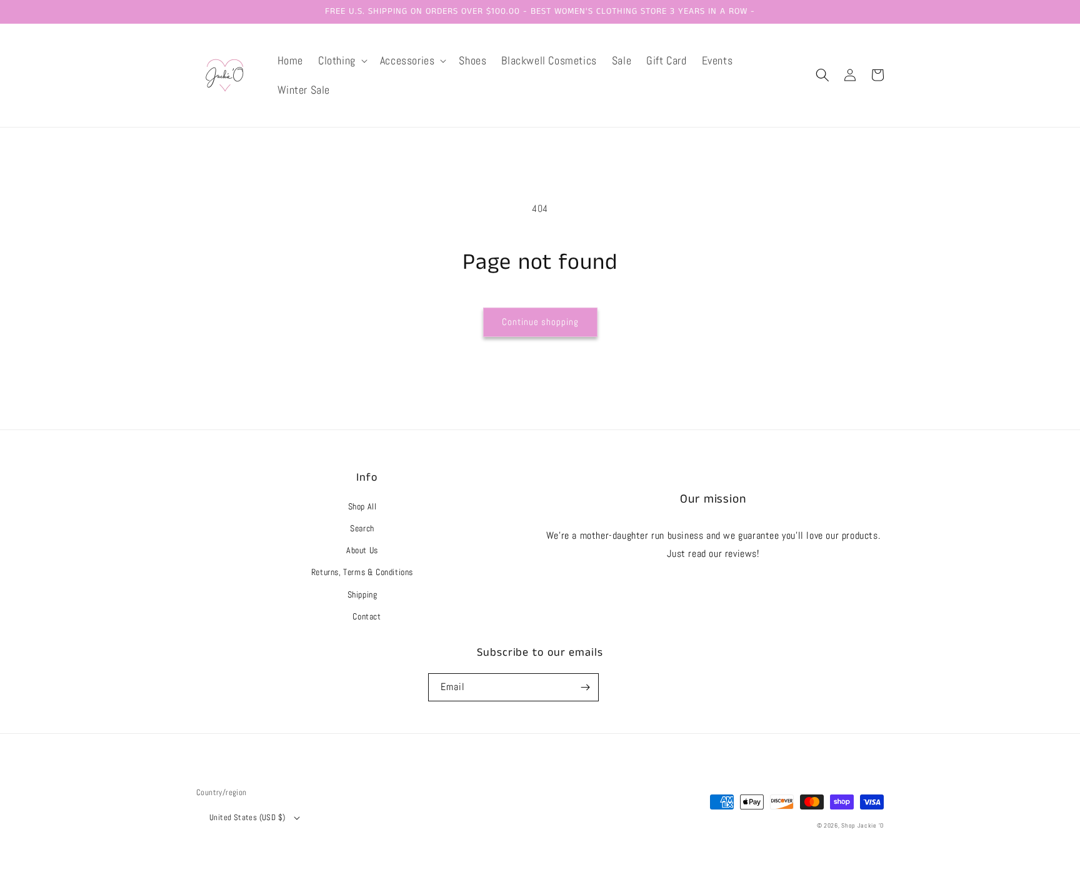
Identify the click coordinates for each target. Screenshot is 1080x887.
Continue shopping (540, 322)
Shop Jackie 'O (862, 825)
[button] (341, 60)
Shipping (363, 594)
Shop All (362, 506)
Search (362, 528)
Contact (366, 616)
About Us (362, 550)
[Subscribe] (585, 687)
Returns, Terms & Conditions (362, 572)
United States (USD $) (247, 817)
